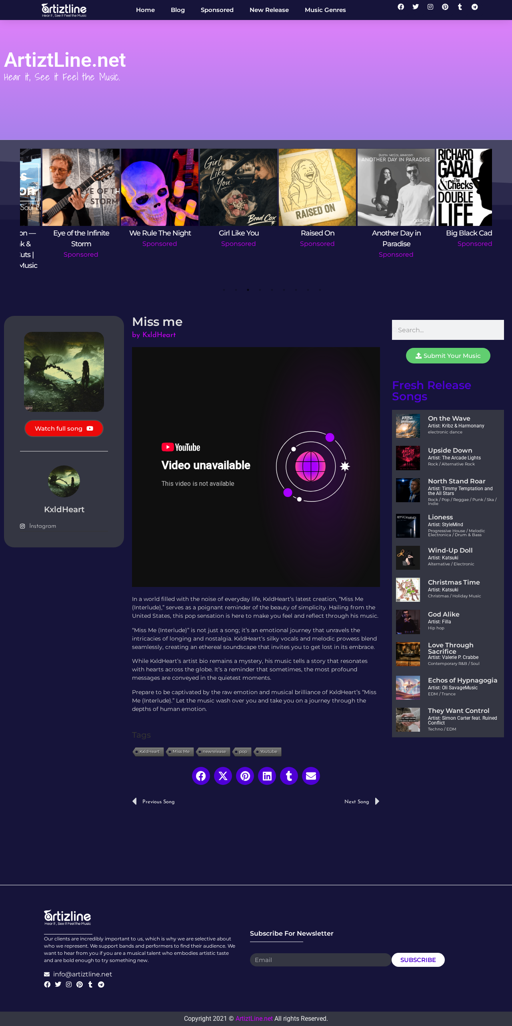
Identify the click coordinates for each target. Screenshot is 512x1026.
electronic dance (445, 432)
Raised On (296, 233)
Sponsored (59, 254)
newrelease (214, 751)
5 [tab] (272, 290)
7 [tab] (296, 290)
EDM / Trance (442, 694)
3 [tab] (248, 290)
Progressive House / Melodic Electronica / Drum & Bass (456, 532)
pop (243, 751)
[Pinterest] (448, 10)
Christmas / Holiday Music (454, 596)
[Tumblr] (463, 10)
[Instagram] (433, 10)
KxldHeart (150, 751)
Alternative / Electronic (451, 564)
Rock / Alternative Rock (451, 464)
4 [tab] (260, 290)
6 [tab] (284, 290)
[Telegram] (478, 10)
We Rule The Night (138, 233)
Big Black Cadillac (453, 233)
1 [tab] (224, 290)
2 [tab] (236, 290)
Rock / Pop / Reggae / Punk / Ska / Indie (462, 501)
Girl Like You (217, 233)
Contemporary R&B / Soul (454, 663)
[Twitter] (418, 10)
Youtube (268, 751)
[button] (201, 776)
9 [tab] (320, 290)
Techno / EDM (442, 729)
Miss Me (181, 751)
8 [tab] (308, 290)
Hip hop (436, 628)
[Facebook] (404, 10)
